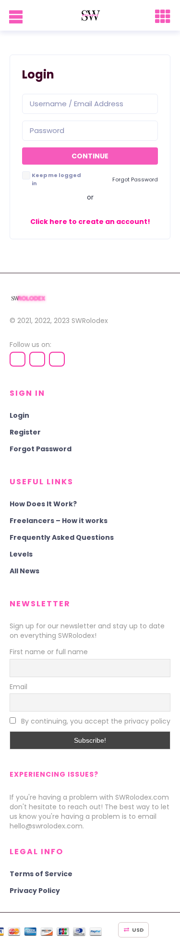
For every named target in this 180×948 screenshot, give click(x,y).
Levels (21, 554)
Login (19, 415)
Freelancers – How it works (59, 520)
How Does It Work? (43, 504)
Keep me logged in (56, 179)
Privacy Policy (35, 890)
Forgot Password (41, 449)
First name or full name (49, 652)
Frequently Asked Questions (62, 537)
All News (24, 571)
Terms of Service (41, 874)
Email (18, 686)
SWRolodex (90, 320)
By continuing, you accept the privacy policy (94, 721)
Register (25, 432)
